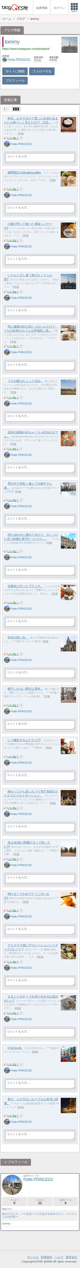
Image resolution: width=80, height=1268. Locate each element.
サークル (33, 1257)
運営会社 (71, 1257)
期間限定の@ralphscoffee (24, 172)
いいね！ (13, 137)
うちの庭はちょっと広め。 (25, 381)
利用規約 (46, 1257)
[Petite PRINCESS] (7, 144)
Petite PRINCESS (19, 59)
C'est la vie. (15, 1048)
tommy (12, 42)
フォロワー (40, 1202)
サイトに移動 (15, 71)
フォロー (14, 1202)
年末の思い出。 (18, 637)
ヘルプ (59, 1257)
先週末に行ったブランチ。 (25, 586)
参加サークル (66, 1202)
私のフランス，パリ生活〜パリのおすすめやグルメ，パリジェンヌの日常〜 (39, 1215)
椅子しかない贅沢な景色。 (25, 688)
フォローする (41, 71)
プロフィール (15, 80)
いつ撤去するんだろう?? (24, 740)
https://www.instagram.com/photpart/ (26, 48)
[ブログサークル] (15, 7)
